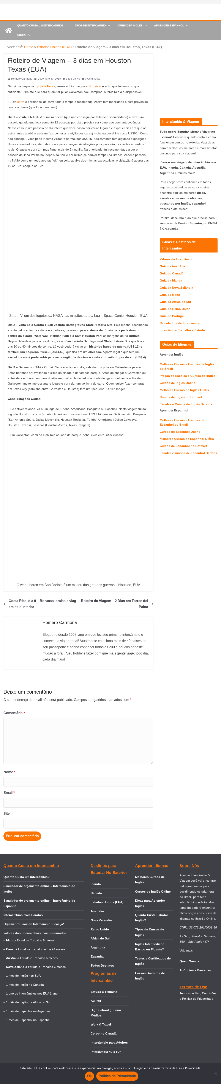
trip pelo (44, 86)
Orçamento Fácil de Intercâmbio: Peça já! (33, 924)
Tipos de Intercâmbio (90, 25)
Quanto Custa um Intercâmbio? (40, 25)
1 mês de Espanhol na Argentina (28, 1011)
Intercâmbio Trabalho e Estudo (182, 330)
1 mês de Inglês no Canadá (25, 984)
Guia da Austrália (172, 266)
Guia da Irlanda (171, 280)
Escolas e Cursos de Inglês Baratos (186, 404)
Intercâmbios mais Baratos (23, 915)
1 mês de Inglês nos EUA (23, 975)
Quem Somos (189, 961)
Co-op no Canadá (104, 1033)
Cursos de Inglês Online (177, 383)
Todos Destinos (102, 965)
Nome (9, 772)
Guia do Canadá (171, 273)
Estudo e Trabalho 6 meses (36, 940)
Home (28, 47)
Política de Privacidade (117, 1076)
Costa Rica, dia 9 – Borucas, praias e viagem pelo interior (42, 604)
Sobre (22, 35)
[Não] (215, 1073)
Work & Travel (101, 1024)
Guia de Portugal (172, 316)
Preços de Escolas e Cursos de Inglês (187, 375)
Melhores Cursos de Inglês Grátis (184, 390)
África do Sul (100, 938)
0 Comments (92, 78)
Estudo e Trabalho (104, 991)
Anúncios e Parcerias (195, 970)
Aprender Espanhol (169, 25)
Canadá (96, 893)
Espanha (97, 956)
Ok (89, 1076)
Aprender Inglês (129, 25)
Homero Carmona (21, 78)
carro (21, 101)
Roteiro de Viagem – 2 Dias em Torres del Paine (114, 604)
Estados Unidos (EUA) (54, 47)
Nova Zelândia (101, 920)
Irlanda (96, 884)
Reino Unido (100, 929)
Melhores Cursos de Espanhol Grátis (187, 438)
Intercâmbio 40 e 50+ (106, 1051)
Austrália (97, 911)
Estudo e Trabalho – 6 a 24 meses (41, 949)
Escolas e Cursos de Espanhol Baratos (188, 453)
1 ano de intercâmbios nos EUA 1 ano (32, 993)
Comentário (14, 713)
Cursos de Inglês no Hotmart (181, 397)
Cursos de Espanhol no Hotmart (183, 446)
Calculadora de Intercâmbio (180, 323)
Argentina (98, 947)
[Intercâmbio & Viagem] (8, 30)
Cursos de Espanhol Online (180, 431)
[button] (65, 25)
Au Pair (96, 1000)
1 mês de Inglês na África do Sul (28, 1002)
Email (9, 793)
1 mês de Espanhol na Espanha (28, 1020)
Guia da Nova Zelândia (176, 287)
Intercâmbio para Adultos (109, 1042)
